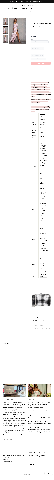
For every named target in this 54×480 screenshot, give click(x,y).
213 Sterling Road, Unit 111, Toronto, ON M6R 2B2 (39, 418)
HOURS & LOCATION (38, 325)
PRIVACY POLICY (6, 459)
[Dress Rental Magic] (14, 390)
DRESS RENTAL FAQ (7, 457)
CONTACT (24, 11)
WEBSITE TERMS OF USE (8, 461)
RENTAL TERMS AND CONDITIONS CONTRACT (13, 455)
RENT (22, 5)
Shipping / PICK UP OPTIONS (38, 321)
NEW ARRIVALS (29, 5)
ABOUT (30, 11)
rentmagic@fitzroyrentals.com (40, 410)
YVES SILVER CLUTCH (43, 275)
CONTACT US (6, 453)
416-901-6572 (35, 413)
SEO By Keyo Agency (27, 474)
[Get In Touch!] (39, 390)
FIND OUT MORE (8, 439)
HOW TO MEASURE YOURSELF (41, 328)
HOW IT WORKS (27, 8)
